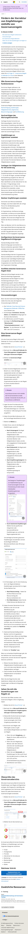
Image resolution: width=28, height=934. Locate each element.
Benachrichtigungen (7, 112)
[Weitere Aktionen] (25, 14)
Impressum (18, 929)
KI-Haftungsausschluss (7, 923)
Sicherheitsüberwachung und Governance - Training (12, 896)
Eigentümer (15, 110)
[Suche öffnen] (19, 2)
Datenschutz (16, 925)
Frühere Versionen (19, 923)
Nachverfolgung (5, 107)
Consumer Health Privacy (7, 927)
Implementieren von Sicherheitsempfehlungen (14, 873)
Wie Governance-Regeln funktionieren (12, 34)
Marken (3, 932)
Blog (2, 925)
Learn (2, 14)
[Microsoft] (14, 2)
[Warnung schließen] (26, 6)
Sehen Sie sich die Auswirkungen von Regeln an (14, 40)
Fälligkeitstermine (6, 110)
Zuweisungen (15, 107)
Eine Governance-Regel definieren (10, 38)
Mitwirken (8, 925)
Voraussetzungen (6, 36)
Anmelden (24, 2)
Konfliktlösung (20, 112)
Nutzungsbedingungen (7, 929)
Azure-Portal (18, 347)
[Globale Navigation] (1, 2)
